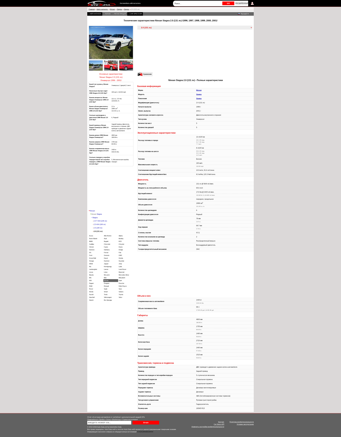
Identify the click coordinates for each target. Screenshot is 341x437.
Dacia (120, 247)
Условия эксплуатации (245, 424)
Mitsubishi (122, 278)
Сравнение (147, 74)
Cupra (106, 247)
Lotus (105, 272)
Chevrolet (107, 244)
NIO (90, 280)
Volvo (120, 297)
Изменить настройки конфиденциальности (208, 427)
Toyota (121, 294)
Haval (106, 258)
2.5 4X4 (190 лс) (100, 224)
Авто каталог (102, 9)
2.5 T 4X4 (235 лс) (100, 221)
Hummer (106, 261)
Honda (121, 258)
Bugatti (106, 241)
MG (90, 278)
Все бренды (108, 300)
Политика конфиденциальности (242, 422)
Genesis (106, 255)
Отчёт (146, 423)
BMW (91, 241)
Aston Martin (93, 238)
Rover (91, 289)
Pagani (91, 283)
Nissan (112, 9)
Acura (91, 236)
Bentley (121, 238)
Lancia (106, 269)
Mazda (91, 275)
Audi (105, 238)
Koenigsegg (107, 266)
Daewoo (91, 250)
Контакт (221, 422)
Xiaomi (91, 300)
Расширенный (241, 3)
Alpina (121, 236)
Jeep (120, 264)
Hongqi (91, 261)
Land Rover (122, 269)
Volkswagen (108, 297)
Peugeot (106, 283)
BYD (120, 241)
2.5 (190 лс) (98, 228)
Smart (106, 291)
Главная (92, 9)
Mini (105, 278)
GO (228, 3)
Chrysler (121, 244)
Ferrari (106, 252)
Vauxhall (91, 297)
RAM (90, 286)
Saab (105, 289)
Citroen (91, 247)
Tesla (105, 294)
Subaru (121, 291)
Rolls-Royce (123, 286)
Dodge (121, 250)
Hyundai (121, 261)
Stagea (119, 9)
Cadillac (91, 244)
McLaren (107, 275)
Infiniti (91, 264)
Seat (120, 289)
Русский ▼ (245, 14)
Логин (108, 14)
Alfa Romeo (107, 236)
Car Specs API (136, 14)
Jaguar (106, 264)
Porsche (121, 283)
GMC (120, 255)
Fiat (120, 252)
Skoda (91, 291)
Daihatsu (107, 250)
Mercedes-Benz (124, 275)
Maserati (121, 272)
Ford (90, 255)
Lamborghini (93, 269)
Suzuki (91, 294)
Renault (106, 286)
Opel (120, 280)
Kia (90, 266)
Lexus (91, 272)
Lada (120, 266)
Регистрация (120, 14)
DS (90, 252)
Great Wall (92, 258)
